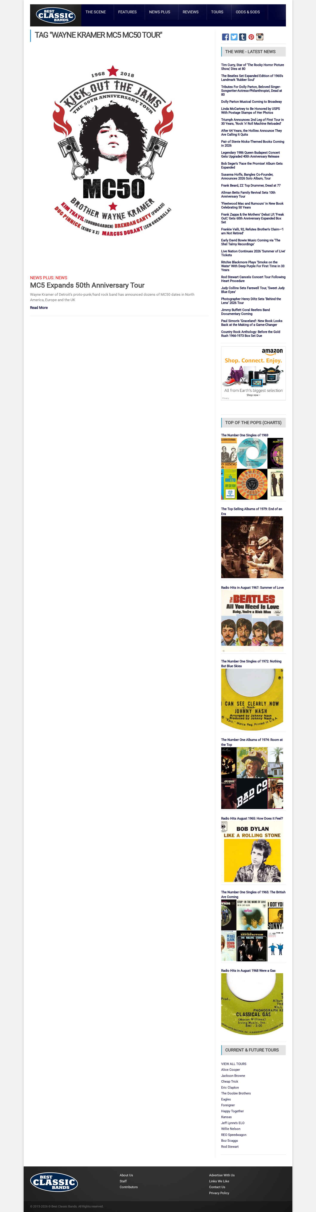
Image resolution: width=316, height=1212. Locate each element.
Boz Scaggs (229, 1141)
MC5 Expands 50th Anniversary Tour (87, 285)
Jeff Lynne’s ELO (232, 1123)
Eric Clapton (230, 1087)
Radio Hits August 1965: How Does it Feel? (252, 818)
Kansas (226, 1117)
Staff (123, 1181)
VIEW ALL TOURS (233, 1064)
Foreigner (228, 1105)
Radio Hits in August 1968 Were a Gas (248, 971)
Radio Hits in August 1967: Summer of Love (252, 588)
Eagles (226, 1099)
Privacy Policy (219, 1193)
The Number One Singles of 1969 (244, 435)
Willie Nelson (230, 1129)
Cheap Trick (229, 1081)
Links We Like (219, 1181)
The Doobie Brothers (236, 1093)
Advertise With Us (222, 1175)
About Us (126, 1175)
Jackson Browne (233, 1076)
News (61, 277)
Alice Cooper (230, 1070)
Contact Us (217, 1187)
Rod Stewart (230, 1147)
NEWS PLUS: (42, 277)
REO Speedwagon (233, 1135)
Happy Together (232, 1111)
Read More (39, 308)
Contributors (129, 1187)
